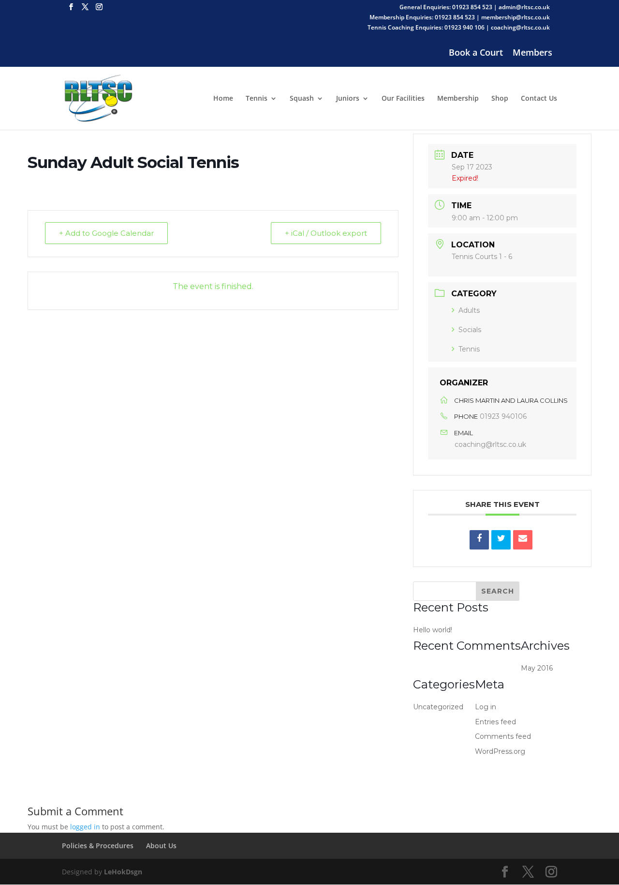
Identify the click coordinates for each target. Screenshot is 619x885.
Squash (302, 99)
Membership (458, 99)
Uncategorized (438, 706)
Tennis (256, 99)
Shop (499, 99)
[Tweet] (501, 539)
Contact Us (539, 99)
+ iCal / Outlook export (326, 233)
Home (223, 99)
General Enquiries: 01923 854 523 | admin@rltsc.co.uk (474, 7)
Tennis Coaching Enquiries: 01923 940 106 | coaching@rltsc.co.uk (459, 28)
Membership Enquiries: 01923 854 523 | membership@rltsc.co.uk (459, 18)
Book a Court (476, 53)
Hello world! (432, 630)
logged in (85, 826)
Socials (469, 329)
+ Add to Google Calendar (106, 233)
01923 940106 (503, 416)
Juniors (347, 99)
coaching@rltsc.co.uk (490, 444)
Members (532, 53)
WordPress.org (500, 751)
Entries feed (495, 721)
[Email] (522, 539)
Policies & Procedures (97, 845)
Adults (469, 310)
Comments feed (503, 736)
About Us (161, 845)
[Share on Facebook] (479, 539)
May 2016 (537, 668)
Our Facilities (403, 99)
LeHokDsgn (123, 871)
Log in (485, 706)
